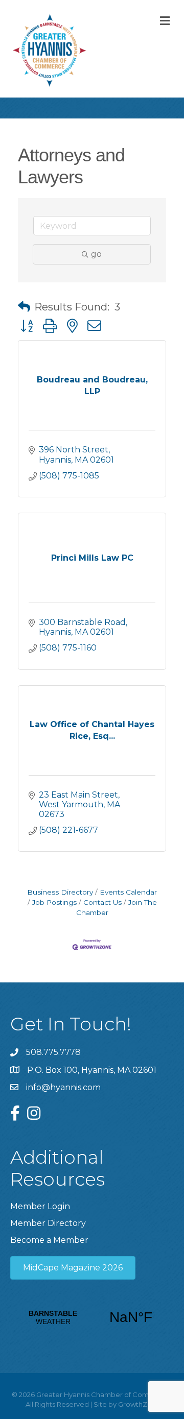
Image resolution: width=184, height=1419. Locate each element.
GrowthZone (139, 1404)
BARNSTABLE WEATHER (92, 1317)
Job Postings (54, 902)
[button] (24, 307)
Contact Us (102, 902)
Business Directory (60, 892)
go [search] (96, 254)
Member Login (40, 1206)
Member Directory (48, 1223)
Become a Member (49, 1240)
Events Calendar (128, 892)
